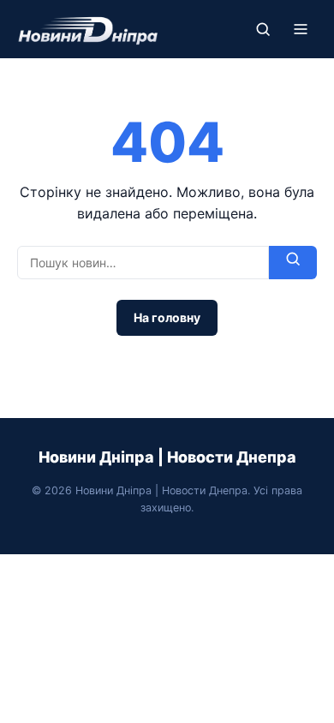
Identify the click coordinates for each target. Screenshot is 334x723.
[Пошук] (263, 29)
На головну (167, 317)
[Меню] (300, 29)
